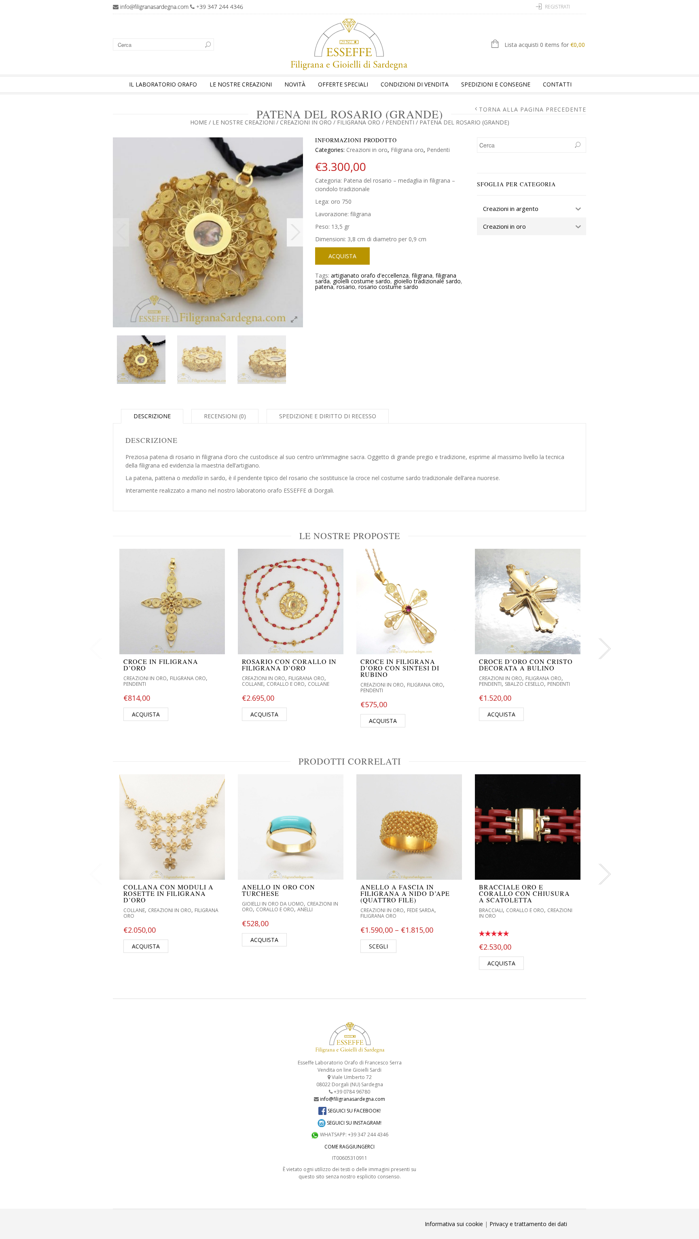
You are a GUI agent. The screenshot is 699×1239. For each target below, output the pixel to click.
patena (324, 287)
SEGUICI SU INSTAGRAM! (353, 1122)
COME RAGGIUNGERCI (349, 1146)
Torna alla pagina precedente (532, 109)
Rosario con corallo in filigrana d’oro (289, 664)
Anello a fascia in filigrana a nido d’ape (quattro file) (405, 893)
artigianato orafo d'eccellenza (370, 275)
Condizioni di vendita (415, 84)
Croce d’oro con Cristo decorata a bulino (526, 664)
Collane (252, 684)
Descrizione (152, 416)
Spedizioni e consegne (495, 84)
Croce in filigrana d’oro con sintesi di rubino (399, 667)
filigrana (422, 275)
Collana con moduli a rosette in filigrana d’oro (168, 893)
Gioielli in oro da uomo (273, 903)
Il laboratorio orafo (163, 84)
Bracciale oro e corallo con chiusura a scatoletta (524, 893)
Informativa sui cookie (454, 1224)
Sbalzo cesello (524, 684)
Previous (121, 232)
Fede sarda (420, 910)
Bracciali (491, 910)
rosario (346, 287)
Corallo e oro (286, 684)
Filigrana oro (358, 122)
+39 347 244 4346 (219, 7)
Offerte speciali (343, 84)
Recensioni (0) (225, 416)
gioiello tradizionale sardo (427, 281)
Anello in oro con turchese (278, 890)
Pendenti (400, 122)
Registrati (557, 6)
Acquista (342, 256)
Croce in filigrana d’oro (160, 664)
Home (198, 122)
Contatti (557, 84)
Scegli (378, 946)
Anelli (305, 909)
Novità (294, 84)
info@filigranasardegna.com (154, 7)
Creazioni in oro (306, 122)
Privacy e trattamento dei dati (528, 1224)
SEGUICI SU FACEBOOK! (353, 1110)
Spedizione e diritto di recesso (327, 416)
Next (295, 232)
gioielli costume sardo (361, 281)
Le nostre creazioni (241, 84)
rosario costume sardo (388, 287)
